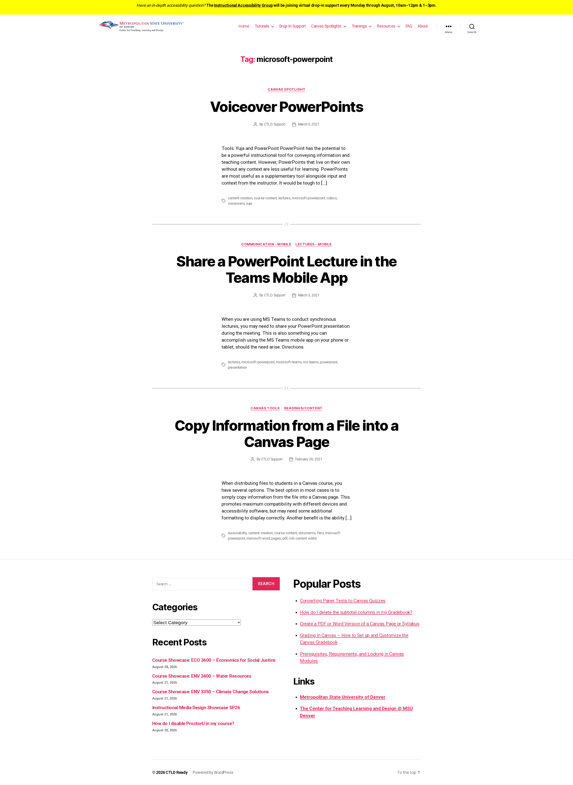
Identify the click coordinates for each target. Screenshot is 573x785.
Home (244, 26)
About (423, 26)
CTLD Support (274, 124)
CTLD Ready (176, 772)
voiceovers (236, 203)
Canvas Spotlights (326, 26)
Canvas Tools (265, 408)
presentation (237, 367)
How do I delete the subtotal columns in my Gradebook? (356, 612)
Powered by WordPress (213, 772)
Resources (386, 26)
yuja (249, 203)
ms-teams (311, 362)
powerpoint (328, 362)
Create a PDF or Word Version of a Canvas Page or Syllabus (359, 623)
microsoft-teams (288, 362)
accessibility (237, 533)
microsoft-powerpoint (308, 198)
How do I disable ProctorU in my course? (193, 723)
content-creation (240, 198)
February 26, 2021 (308, 459)
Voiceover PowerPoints (286, 106)
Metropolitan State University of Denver (342, 697)
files (320, 533)
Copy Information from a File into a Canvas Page (286, 433)
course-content (265, 198)
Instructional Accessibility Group (243, 5)
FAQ (409, 26)
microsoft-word (258, 538)
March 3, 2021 (309, 295)
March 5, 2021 (309, 124)
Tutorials (262, 26)
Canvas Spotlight (287, 89)
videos (331, 198)
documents (307, 533)
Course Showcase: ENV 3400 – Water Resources (201, 676)
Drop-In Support (292, 26)
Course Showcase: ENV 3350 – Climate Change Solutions (210, 691)
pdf (285, 538)
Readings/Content (303, 408)
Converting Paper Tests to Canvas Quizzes (342, 600)
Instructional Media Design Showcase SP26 (196, 707)
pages (276, 538)
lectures (284, 198)
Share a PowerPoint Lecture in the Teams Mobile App (286, 269)
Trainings (359, 26)
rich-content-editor (303, 538)
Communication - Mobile (266, 244)
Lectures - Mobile (313, 244)
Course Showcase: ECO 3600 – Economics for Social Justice (214, 660)
